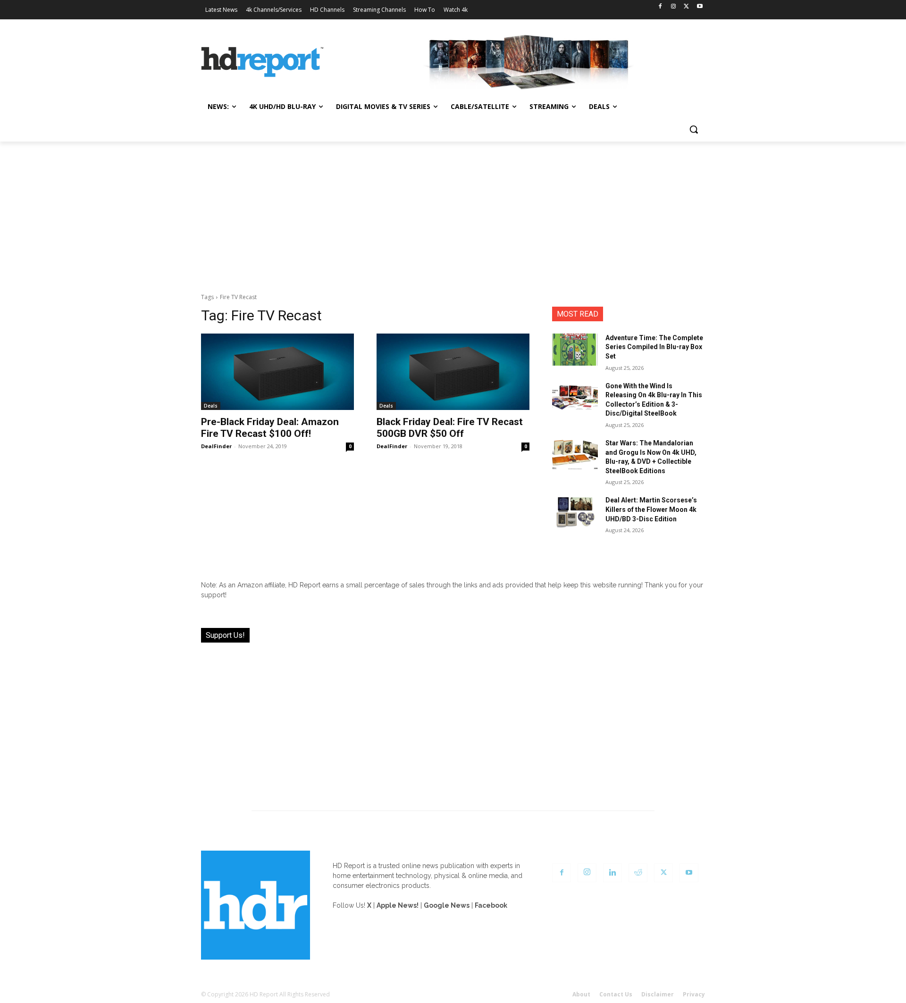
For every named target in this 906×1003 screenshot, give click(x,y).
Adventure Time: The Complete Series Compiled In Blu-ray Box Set (654, 347)
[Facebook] (660, 6)
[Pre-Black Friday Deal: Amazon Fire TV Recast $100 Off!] (277, 372)
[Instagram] (673, 6)
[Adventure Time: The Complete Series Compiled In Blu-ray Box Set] (575, 350)
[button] (693, 129)
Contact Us (615, 994)
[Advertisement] (453, 212)
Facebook (491, 905)
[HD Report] (262, 62)
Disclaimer (657, 994)
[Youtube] (699, 6)
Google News (447, 905)
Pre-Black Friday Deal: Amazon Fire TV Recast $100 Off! (270, 427)
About (581, 994)
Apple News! (398, 905)
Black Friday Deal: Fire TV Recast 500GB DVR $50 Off (450, 427)
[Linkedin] (612, 872)
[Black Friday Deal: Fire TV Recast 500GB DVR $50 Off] (453, 372)
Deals (211, 405)
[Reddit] (638, 872)
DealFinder (216, 446)
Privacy (694, 994)
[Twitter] (686, 6)
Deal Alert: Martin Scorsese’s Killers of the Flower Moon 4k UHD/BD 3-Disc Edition (651, 509)
